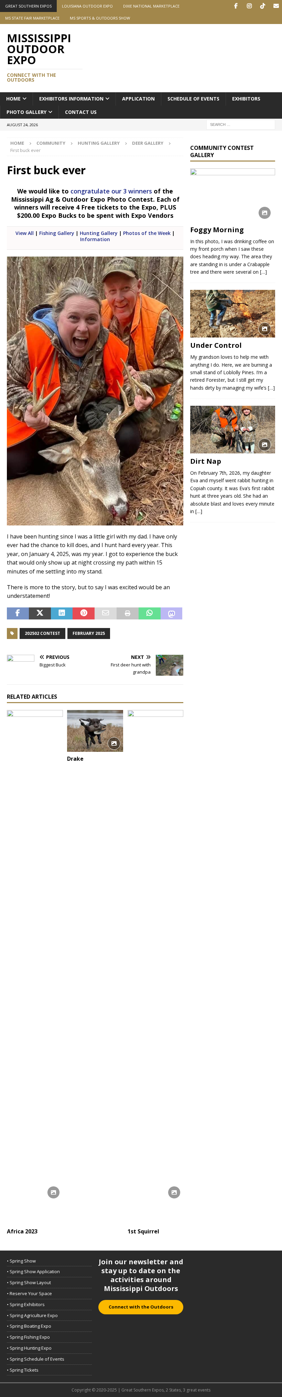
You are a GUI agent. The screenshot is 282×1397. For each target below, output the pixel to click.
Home (13, 98)
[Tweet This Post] (40, 613)
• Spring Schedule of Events (35, 1359)
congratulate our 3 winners (111, 191)
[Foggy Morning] (232, 195)
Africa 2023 (22, 1231)
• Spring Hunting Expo (29, 1348)
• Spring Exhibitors (26, 1304)
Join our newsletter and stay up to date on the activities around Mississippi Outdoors (141, 1275)
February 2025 (89, 633)
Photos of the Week (147, 233)
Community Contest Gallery (222, 151)
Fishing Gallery (56, 233)
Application (138, 98)
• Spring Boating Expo (29, 1326)
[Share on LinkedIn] (62, 613)
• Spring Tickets (23, 1370)
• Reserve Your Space (29, 1293)
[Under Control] (232, 314)
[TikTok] (263, 6)
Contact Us (81, 112)
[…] (263, 272)
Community (50, 143)
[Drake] (95, 731)
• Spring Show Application (33, 1271)
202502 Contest (42, 633)
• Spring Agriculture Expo (32, 1315)
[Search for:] (240, 124)
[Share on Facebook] (18, 613)
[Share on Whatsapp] (150, 613)
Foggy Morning (217, 229)
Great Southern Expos (28, 6)
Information (95, 239)
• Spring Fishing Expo (28, 1337)
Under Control (216, 345)
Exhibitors (246, 98)
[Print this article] (128, 613)
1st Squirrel (143, 1231)
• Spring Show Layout (29, 1282)
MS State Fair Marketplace (32, 18)
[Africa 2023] (35, 967)
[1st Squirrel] (156, 967)
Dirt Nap (205, 461)
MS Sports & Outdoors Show (100, 18)
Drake (75, 758)
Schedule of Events (193, 98)
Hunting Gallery (99, 143)
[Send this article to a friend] (106, 613)
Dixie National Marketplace (151, 6)
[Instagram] (249, 6)
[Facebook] (236, 6)
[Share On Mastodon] (172, 613)
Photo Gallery (26, 112)
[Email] (276, 6)
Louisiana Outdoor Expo (87, 6)
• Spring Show (21, 1261)
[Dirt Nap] (232, 429)
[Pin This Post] (84, 613)
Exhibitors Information (71, 98)
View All (24, 233)
